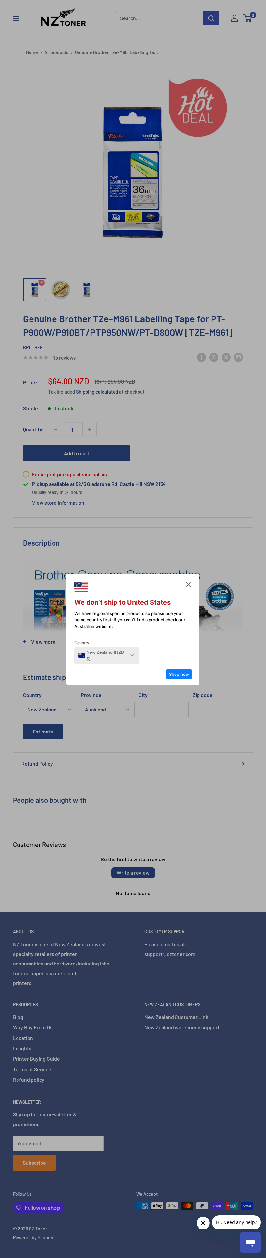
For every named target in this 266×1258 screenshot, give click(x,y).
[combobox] (103, 655)
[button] (188, 586)
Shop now (179, 674)
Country (81, 643)
